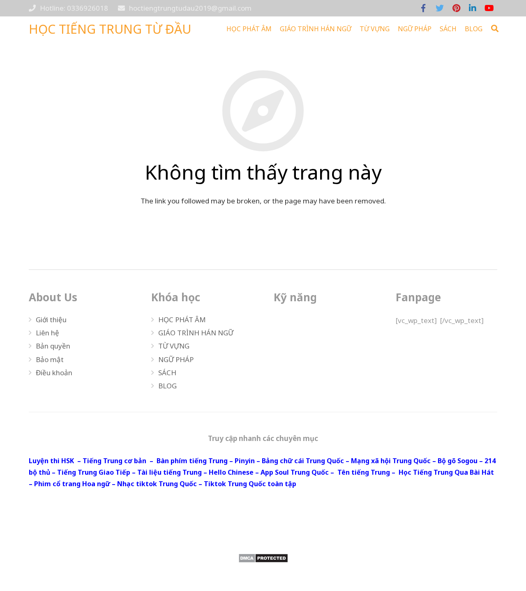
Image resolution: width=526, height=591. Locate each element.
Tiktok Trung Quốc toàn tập (250, 483)
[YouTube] (489, 8)
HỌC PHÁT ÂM (182, 319)
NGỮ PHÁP (176, 359)
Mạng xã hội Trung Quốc (391, 460)
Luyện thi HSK (51, 460)
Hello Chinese (231, 472)
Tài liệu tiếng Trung (169, 472)
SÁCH (167, 372)
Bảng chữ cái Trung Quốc (303, 460)
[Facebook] (423, 8)
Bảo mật (50, 359)
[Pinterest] (456, 8)
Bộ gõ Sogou (458, 460)
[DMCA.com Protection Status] (263, 558)
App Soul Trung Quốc (295, 472)
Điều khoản (54, 372)
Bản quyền (53, 346)
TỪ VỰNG (173, 346)
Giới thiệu (51, 319)
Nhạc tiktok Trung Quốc (157, 483)
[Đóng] (507, 29)
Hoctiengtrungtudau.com (456, 537)
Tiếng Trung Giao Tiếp (93, 472)
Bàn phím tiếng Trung (192, 460)
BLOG (167, 385)
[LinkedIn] (472, 8)
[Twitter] (439, 8)
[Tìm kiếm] (495, 29)
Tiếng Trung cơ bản (114, 460)
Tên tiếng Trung (363, 472)
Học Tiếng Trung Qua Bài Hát (446, 472)
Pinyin (245, 460)
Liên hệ (47, 332)
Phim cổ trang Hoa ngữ (72, 483)
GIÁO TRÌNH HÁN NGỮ (195, 332)
